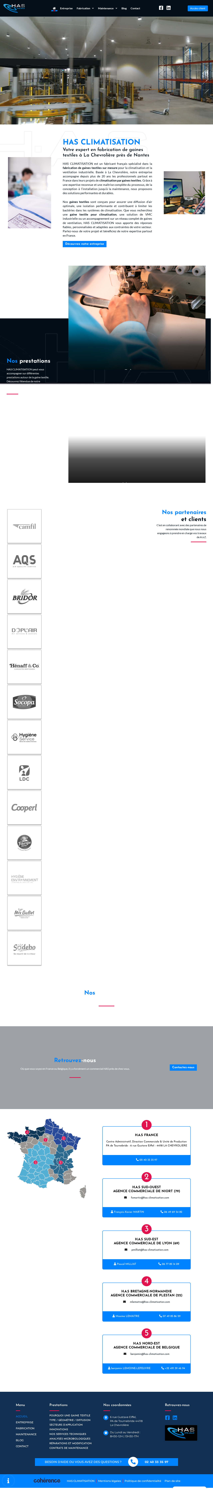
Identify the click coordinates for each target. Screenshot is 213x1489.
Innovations (58, 1429)
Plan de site (172, 1481)
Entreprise (66, 8)
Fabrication (25, 1428)
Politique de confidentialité (143, 1481)
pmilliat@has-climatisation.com (149, 1250)
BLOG (20, 1440)
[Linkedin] (168, 7)
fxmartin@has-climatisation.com (150, 1197)
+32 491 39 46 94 (175, 1368)
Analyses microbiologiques (69, 1439)
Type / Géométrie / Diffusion (70, 1420)
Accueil (22, 1416)
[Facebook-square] (161, 7)
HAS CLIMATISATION (81, 1481)
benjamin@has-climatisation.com (149, 1354)
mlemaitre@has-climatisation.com (150, 1302)
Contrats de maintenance (68, 1448)
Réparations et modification (70, 1443)
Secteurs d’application (66, 1425)
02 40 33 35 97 (148, 1160)
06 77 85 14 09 (170, 1264)
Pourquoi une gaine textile (69, 1416)
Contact (135, 8)
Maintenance (26, 1434)
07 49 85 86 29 (172, 1316)
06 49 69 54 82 (173, 1212)
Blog (124, 8)
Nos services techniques (67, 1434)
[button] (198, 8)
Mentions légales (109, 1481)
